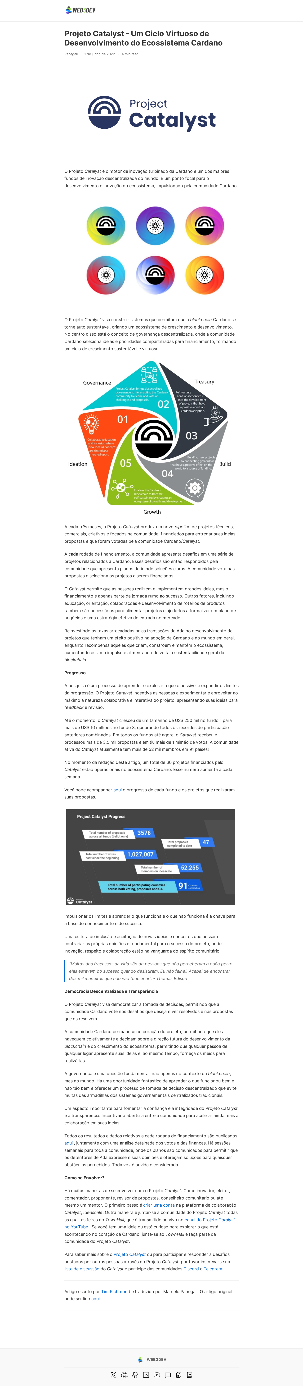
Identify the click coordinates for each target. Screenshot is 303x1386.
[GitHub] (135, 1374)
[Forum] (167, 1374)
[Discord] (124, 1374)
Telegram (213, 1268)
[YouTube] (156, 1374)
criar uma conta (159, 1205)
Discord (191, 1268)
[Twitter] (113, 1374)
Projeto (130, 1254)
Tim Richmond (115, 1291)
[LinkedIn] (146, 1374)
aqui (117, 789)
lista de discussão (81, 1268)
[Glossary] (189, 1374)
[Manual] (178, 1374)
